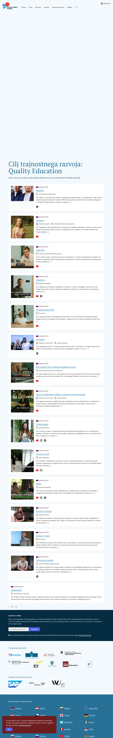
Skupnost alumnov (58, 7)
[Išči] (76, 7)
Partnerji (38, 7)
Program (46, 7)
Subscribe (34, 629)
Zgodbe (69, 7)
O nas (30, 7)
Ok (9, 729)
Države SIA (107, 3)
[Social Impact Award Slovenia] (10, 5)
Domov (23, 7)
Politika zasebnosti (25, 725)
